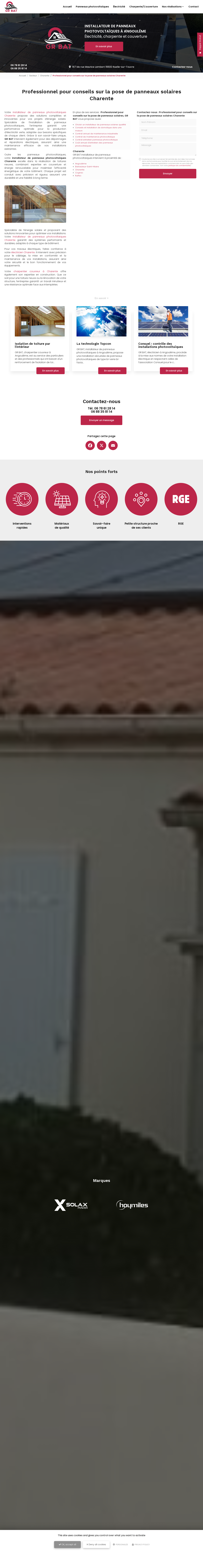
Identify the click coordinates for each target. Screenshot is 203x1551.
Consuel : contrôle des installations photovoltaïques (160, 345)
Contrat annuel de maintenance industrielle (96, 133)
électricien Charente (23, 252)
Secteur (33, 75)
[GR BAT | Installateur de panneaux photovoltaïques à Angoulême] (11, 6)
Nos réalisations (172, 6)
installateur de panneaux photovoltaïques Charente (35, 114)
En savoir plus (104, 46)
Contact (193, 6)
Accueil (67, 6)
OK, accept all (68, 1544)
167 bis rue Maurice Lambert (103, 67)
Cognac (79, 172)
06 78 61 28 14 (19, 65)
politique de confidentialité (179, 165)
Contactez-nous (182, 67)
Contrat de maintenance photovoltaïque (95, 136)
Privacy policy (142, 1544)
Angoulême (80, 163)
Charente (44, 75)
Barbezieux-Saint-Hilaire (87, 166)
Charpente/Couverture (143, 6)
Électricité (119, 6)
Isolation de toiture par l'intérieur (32, 345)
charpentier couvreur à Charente (36, 271)
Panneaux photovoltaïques (92, 6)
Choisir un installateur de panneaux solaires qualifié (100, 124)
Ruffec (78, 175)
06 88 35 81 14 (19, 68)
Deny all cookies (97, 1544)
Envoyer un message (101, 420)
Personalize (121, 1544)
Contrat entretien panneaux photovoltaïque (96, 139)
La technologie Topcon (94, 343)
